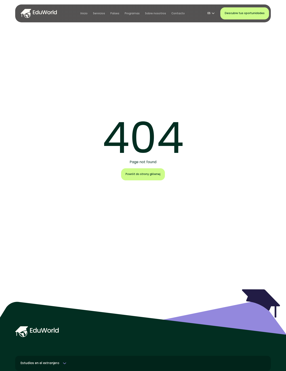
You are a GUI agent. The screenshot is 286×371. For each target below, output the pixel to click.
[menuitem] (84, 13)
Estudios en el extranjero (40, 363)
